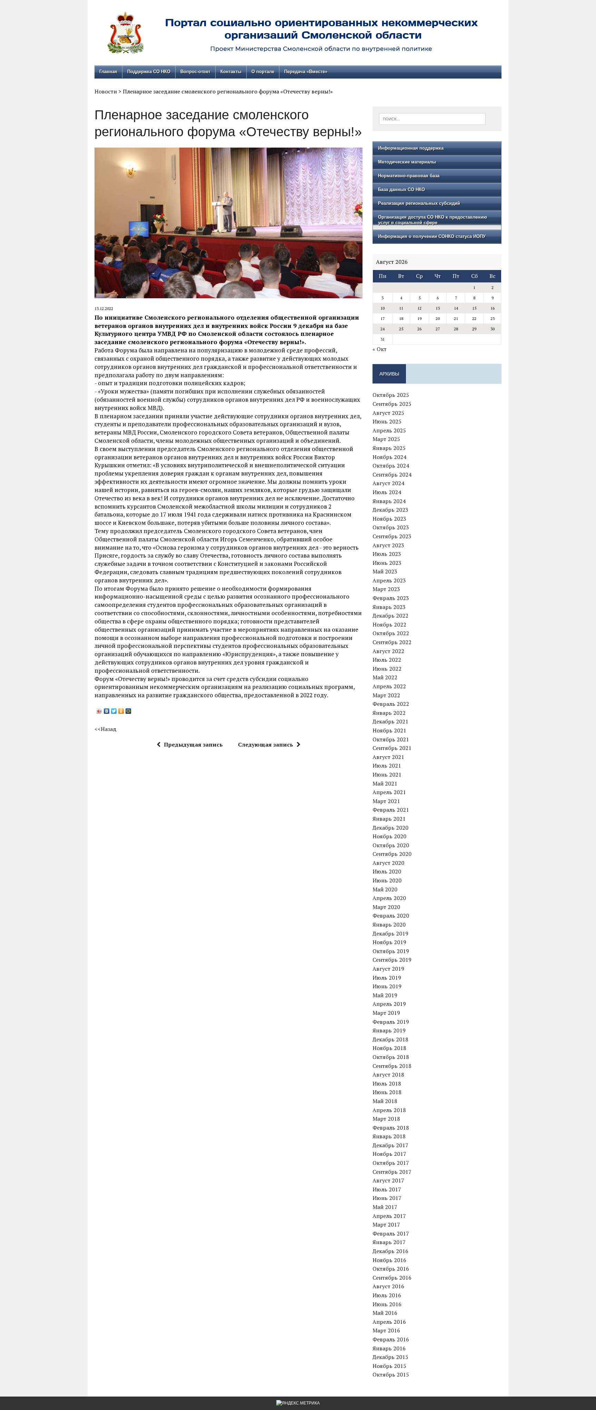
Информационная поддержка (411, 148)
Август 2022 (388, 651)
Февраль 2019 (390, 1022)
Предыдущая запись (193, 744)
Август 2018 (388, 1074)
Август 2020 (388, 863)
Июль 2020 (386, 871)
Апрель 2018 (389, 1110)
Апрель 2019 (389, 1004)
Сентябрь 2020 (391, 854)
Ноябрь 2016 (389, 1260)
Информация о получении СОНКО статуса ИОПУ (432, 236)
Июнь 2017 (386, 1198)
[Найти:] (432, 118)
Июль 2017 (386, 1189)
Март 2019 (386, 1013)
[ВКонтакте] (106, 711)
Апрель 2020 (389, 898)
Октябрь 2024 (390, 465)
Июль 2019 (386, 977)
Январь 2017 (389, 1242)
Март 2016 (386, 1330)
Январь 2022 (389, 713)
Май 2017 (384, 1207)
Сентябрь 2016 (391, 1277)
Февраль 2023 (390, 598)
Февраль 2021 (390, 809)
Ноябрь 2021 (389, 730)
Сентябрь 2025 (391, 404)
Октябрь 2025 (390, 395)
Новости (106, 91)
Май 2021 (384, 783)
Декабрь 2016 (390, 1251)
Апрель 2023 (389, 580)
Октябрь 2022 (390, 633)
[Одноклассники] (121, 711)
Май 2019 (384, 995)
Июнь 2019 (386, 986)
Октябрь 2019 (390, 951)
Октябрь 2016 (390, 1268)
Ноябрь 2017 (389, 1154)
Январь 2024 (389, 501)
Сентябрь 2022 (391, 642)
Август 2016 (388, 1286)
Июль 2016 (386, 1295)
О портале (262, 71)
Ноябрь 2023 (389, 518)
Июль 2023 (386, 554)
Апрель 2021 (389, 792)
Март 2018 (386, 1118)
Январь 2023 (389, 607)
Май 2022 (384, 677)
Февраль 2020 (390, 915)
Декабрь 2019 (390, 933)
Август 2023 (388, 545)
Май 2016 (384, 1313)
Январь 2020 (389, 924)
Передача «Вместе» (305, 71)
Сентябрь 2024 (391, 474)
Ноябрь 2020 (389, 836)
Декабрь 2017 (390, 1145)
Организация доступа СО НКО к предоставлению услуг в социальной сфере (432, 219)
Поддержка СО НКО (148, 71)
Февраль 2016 (390, 1339)
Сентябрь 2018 (391, 1066)
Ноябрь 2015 (389, 1366)
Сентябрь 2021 (391, 748)
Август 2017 (388, 1180)
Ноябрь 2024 (389, 457)
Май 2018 (384, 1101)
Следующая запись (265, 744)
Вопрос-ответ (195, 71)
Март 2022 (386, 695)
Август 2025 (388, 413)
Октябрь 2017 (390, 1163)
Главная (108, 71)
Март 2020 (386, 907)
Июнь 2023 (386, 563)
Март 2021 (386, 801)
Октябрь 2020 (390, 845)
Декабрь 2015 (390, 1357)
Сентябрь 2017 (391, 1172)
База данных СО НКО (401, 189)
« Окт (379, 349)
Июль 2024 (386, 492)
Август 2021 (388, 757)
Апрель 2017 (389, 1216)
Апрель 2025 (389, 430)
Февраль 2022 (390, 704)
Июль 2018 (386, 1083)
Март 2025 (386, 439)
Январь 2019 (389, 1030)
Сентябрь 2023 (391, 536)
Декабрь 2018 (390, 1039)
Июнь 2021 (386, 774)
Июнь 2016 (386, 1304)
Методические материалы (407, 161)
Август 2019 (388, 968)
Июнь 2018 (386, 1092)
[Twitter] (114, 711)
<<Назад (106, 729)
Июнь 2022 (386, 668)
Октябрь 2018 (390, 1057)
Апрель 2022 (389, 686)
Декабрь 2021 (390, 721)
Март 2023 (386, 589)
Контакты (230, 71)
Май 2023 (384, 571)
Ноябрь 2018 (389, 1048)
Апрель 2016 (389, 1322)
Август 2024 (388, 483)
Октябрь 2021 (390, 739)
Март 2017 (386, 1224)
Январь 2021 (389, 818)
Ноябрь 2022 (389, 624)
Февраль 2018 (390, 1127)
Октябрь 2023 (390, 527)
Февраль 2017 (390, 1233)
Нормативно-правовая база (408, 175)
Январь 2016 (389, 1348)
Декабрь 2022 (390, 615)
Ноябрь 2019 (389, 942)
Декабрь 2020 (390, 827)
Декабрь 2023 (390, 509)
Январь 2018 (389, 1136)
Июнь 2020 (386, 880)
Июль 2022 (386, 659)
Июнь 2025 (386, 421)
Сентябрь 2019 (391, 959)
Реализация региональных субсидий (419, 203)
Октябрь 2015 (390, 1374)
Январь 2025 (389, 448)
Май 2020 (384, 889)
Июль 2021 (386, 765)
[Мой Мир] (128, 711)
